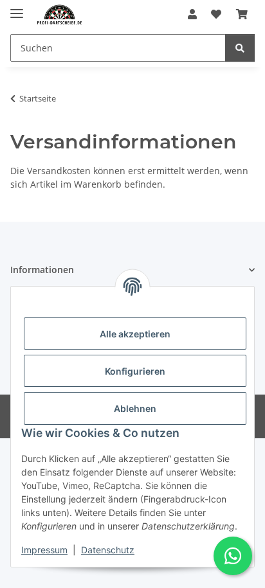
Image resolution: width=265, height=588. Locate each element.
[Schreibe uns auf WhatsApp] (233, 556)
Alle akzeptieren (135, 333)
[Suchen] (240, 48)
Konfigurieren (135, 371)
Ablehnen (135, 408)
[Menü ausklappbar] (16, 8)
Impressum (44, 549)
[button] (192, 14)
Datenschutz (107, 549)
